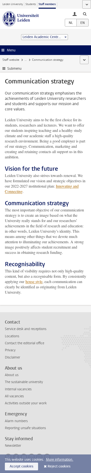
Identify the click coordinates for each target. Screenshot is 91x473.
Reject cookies (59, 466)
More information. (59, 459)
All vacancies (14, 396)
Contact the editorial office (24, 343)
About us (11, 375)
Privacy (10, 350)
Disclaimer (12, 357)
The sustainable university (24, 382)
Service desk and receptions (25, 329)
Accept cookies (21, 466)
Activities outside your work (26, 403)
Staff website (10, 60)
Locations (12, 336)
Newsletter (13, 445)
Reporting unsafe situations (25, 428)
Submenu (14, 68)
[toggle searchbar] (85, 14)
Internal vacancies (18, 389)
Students (30, 4)
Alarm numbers (16, 421)
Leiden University (12, 4)
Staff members (47, 4)
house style (33, 281)
